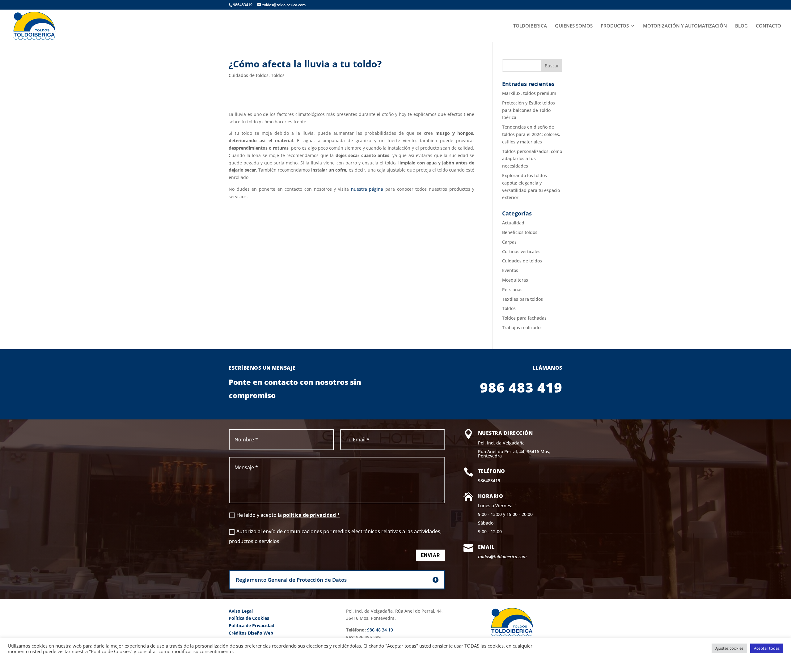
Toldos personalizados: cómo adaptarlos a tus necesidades (532, 158)
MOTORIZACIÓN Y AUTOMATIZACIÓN (685, 26)
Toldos (278, 75)
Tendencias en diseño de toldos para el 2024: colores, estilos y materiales (531, 134)
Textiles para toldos (522, 299)
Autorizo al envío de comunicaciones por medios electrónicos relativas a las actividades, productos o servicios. (335, 536)
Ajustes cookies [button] (729, 648)
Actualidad (513, 223)
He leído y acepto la (288, 515)
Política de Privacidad (251, 625)
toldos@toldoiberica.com (502, 556)
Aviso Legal (241, 611)
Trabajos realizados (522, 327)
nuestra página (367, 189)
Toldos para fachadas (524, 318)
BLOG (741, 26)
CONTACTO (768, 26)
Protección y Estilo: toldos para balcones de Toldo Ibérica (528, 110)
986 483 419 (521, 387)
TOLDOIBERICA (530, 26)
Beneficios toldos (519, 232)
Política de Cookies (249, 618)
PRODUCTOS (615, 26)
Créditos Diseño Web (251, 633)
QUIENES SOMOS (574, 26)
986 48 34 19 (380, 630)
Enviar (430, 555)
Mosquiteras (515, 280)
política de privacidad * (311, 515)
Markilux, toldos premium (529, 93)
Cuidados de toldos (249, 75)
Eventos (510, 270)
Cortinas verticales (521, 251)
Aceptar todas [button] (767, 648)
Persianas (512, 289)
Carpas (509, 242)
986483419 (489, 480)
